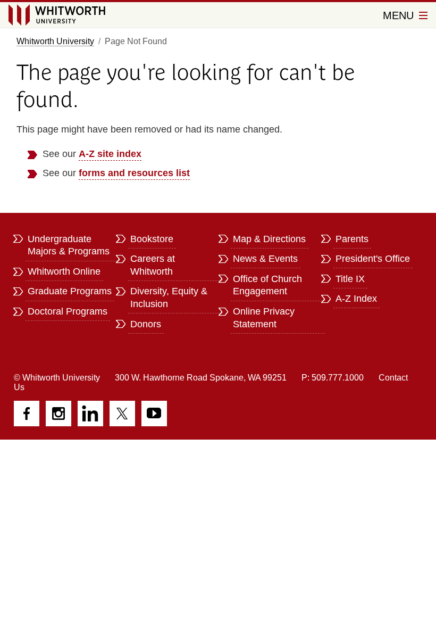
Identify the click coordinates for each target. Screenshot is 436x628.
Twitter (122, 413)
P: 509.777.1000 (332, 377)
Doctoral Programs (67, 311)
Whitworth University (55, 41)
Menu (400, 15)
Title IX (350, 279)
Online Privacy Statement (264, 317)
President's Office (373, 258)
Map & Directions (269, 239)
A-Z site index (110, 153)
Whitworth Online (64, 271)
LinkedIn (90, 413)
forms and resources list (134, 173)
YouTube (154, 413)
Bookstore (151, 239)
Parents (352, 239)
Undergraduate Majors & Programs (69, 245)
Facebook (26, 413)
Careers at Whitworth (152, 265)
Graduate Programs (70, 291)
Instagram (58, 413)
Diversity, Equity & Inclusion (168, 297)
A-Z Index (356, 298)
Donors (145, 324)
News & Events (265, 258)
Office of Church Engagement (267, 285)
